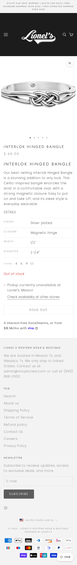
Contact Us (13, 431)
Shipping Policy (17, 410)
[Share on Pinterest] (26, 263)
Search (10, 396)
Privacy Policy (15, 446)
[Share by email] (31, 263)
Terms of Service (18, 417)
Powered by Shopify (39, 531)
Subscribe (19, 494)
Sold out (38, 310)
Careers (11, 439)
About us (11, 403)
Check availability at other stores (33, 297)
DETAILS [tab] (10, 212)
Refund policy (15, 424)
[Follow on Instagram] (5, 508)
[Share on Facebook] (16, 263)
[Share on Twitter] (21, 263)
